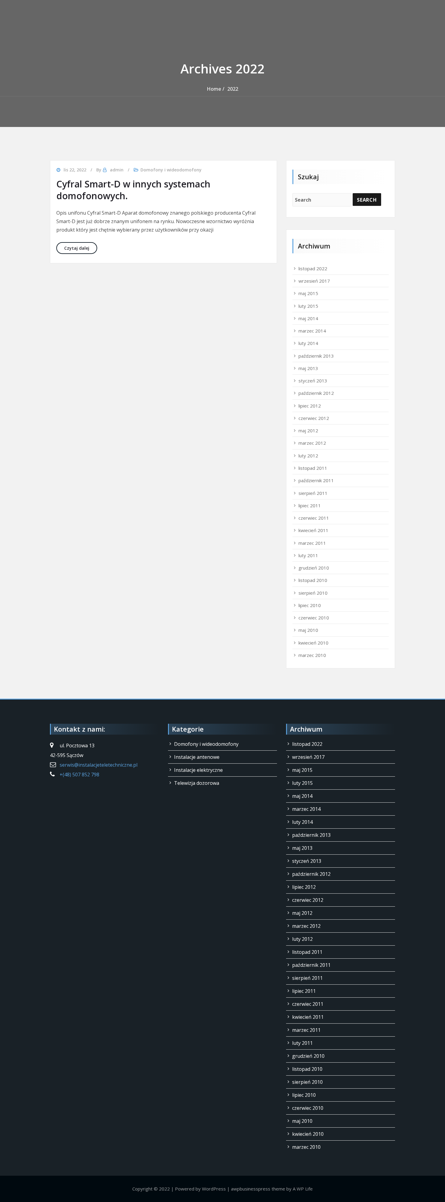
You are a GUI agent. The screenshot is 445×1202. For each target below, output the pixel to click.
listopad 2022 (312, 268)
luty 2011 (308, 555)
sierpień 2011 (313, 493)
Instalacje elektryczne (198, 770)
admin (117, 170)
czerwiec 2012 (313, 418)
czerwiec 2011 (313, 518)
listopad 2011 (312, 468)
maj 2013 (308, 368)
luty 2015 (308, 306)
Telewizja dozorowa (196, 783)
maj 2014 (308, 318)
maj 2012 (308, 430)
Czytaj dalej (80, 248)
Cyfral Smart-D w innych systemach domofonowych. (133, 190)
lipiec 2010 (309, 605)
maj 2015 (308, 293)
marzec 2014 (312, 331)
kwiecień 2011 (313, 530)
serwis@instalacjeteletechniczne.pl (98, 765)
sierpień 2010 (313, 593)
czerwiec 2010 (313, 618)
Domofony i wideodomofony (171, 170)
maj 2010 (308, 630)
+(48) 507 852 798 (79, 774)
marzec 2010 (312, 655)
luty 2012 (308, 456)
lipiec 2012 (309, 406)
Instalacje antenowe (196, 757)
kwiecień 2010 (313, 643)
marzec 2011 (312, 543)
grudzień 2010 (313, 568)
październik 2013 (316, 356)
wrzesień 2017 (314, 281)
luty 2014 (308, 343)
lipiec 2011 (309, 505)
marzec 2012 (312, 443)
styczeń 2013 (312, 381)
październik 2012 (316, 393)
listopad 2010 (312, 580)
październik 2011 (316, 480)
